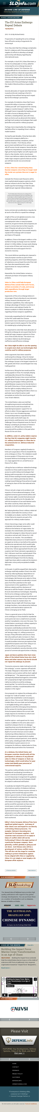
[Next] (27, 938)
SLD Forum (16, 1077)
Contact (15, 1067)
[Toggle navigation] (4, 3)
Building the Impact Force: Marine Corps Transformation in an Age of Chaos (18, 952)
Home (14, 1063)
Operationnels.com (19, 1084)
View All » (32, 877)
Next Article (31, 870)
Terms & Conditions (31, 1103)
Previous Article (11, 870)
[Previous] (11, 938)
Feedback (15, 1070)
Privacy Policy (17, 1074)
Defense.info (17, 1080)
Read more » (5, 968)
